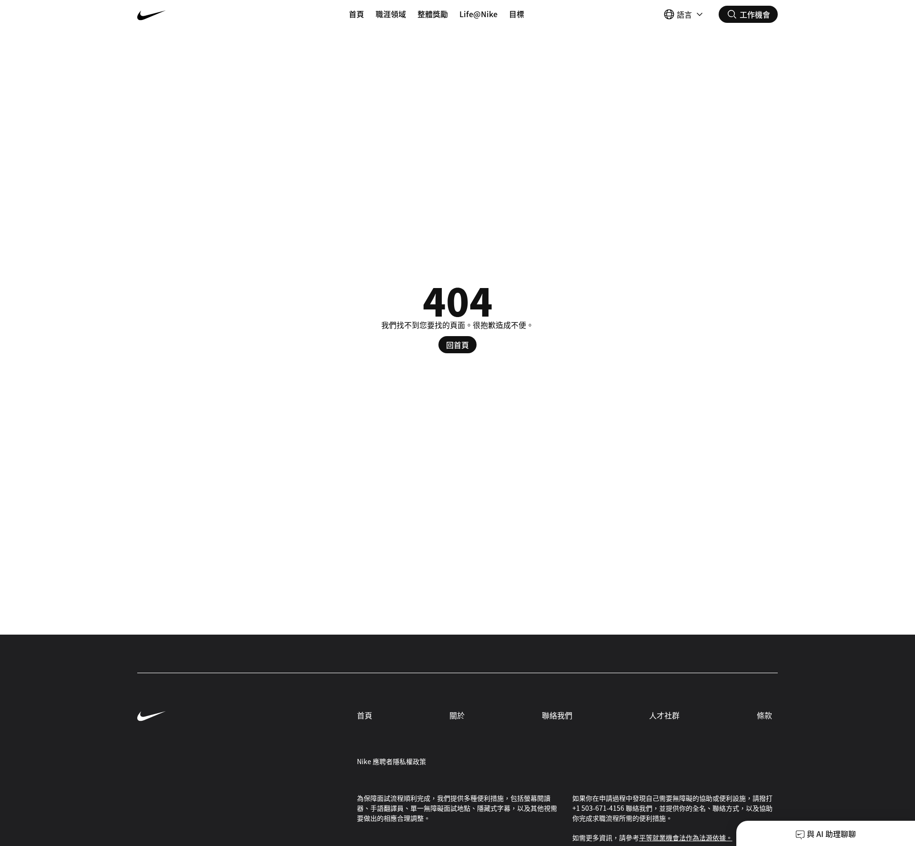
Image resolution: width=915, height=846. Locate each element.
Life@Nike (478, 14)
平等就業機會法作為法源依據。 (685, 837)
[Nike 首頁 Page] (190, 14)
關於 (457, 715)
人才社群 (664, 715)
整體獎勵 (432, 14)
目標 (516, 14)
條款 (764, 715)
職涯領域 (391, 14)
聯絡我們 (557, 715)
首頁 (356, 14)
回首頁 (457, 344)
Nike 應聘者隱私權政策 (391, 761)
